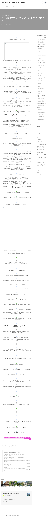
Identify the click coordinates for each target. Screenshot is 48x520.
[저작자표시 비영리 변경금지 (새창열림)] (17, 445)
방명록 (13, 6)
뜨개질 (38, 151)
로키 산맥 (41, 165)
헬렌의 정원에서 (41, 42)
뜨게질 (45, 141)
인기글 (42, 129)
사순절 (41, 151)
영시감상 (42, 149)
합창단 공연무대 (41, 112)
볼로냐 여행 (42, 162)
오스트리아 (40, 72)
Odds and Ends (41, 119)
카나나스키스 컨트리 (40, 141)
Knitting (44, 151)
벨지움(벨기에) (41, 88)
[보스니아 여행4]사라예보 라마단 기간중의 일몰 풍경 (14, 468)
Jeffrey (40, 53)
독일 (39, 70)
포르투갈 (40, 80)
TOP (45, 516)
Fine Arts (40, 110)
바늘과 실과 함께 (41, 44)
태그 (7, 6)
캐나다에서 (40, 58)
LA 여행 (43, 164)
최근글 (38, 129)
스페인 (39, 75)
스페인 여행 (42, 147)
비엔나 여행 (39, 139)
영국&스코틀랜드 (41, 77)
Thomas (40, 48)
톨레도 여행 (39, 149)
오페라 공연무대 (41, 114)
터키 (39, 93)
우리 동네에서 (41, 56)
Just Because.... (41, 116)
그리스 (39, 85)
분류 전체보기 (41, 35)
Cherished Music (41, 103)
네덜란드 (40, 86)
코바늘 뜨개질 (39, 164)
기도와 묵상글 (41, 101)
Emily (39, 51)
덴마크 (39, 90)
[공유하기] (7, 446)
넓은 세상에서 (41, 60)
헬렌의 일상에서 (41, 39)
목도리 (38, 165)
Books (40, 109)
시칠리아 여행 (39, 159)
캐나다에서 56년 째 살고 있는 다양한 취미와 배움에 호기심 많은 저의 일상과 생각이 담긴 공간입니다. (14, 498)
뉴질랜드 (40, 91)
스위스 (39, 83)
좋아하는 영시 (41, 98)
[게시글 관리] (9, 446)
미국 (39, 67)
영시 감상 (44, 157)
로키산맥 (40, 65)
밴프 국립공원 (42, 146)
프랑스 (39, 68)
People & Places (41, 55)
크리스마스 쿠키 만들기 (40, 160)
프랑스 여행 (44, 154)
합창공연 (38, 162)
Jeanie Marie (41, 49)
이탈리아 (40, 73)
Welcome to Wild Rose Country (14, 2)
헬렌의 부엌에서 (41, 41)
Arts (39, 107)
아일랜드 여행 (40, 152)
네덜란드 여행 (39, 154)
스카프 (38, 146)
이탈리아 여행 (43, 144)
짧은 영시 (38, 147)
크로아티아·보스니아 (12, 452)
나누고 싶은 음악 (41, 105)
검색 (43, 2)
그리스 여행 (39, 144)
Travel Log (6, 452)
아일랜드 (40, 78)
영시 (42, 159)
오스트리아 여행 (39, 157)
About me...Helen (41, 37)
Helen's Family (40, 46)
